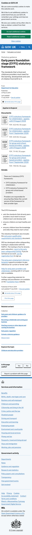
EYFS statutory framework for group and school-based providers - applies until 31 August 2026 (20, 144)
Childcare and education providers (12, 350)
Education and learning (9, 422)
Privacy (9, 493)
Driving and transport (9, 418)
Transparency (6, 477)
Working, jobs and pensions (11, 447)
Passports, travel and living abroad (13, 440)
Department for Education (9, 88)
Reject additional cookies (16, 37)
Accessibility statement (9, 496)
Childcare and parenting (10, 404)
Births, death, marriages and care (13, 397)
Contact (23, 496)
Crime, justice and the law (10, 411)
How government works (10, 481)
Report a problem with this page (16, 374)
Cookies (16, 493)
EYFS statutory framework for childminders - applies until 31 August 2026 (20, 118)
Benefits (4, 393)
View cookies (16, 41)
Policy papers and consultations (13, 474)
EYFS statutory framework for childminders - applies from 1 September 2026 (20, 131)
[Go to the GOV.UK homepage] (8, 47)
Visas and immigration (9, 444)
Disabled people (7, 415)
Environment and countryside (12, 429)
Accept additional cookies (16, 32)
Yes (20, 366)
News (3, 463)
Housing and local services (11, 433)
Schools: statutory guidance (10, 334)
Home (3, 52)
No (28, 366)
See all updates (15, 97)
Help (3, 493)
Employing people (7, 426)
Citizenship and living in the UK (12, 407)
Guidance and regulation (10, 466)
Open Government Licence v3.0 (12, 513)
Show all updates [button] (24, 289)
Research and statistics (9, 470)
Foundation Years (12, 282)
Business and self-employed (11, 400)
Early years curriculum (14, 52)
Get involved (5, 485)
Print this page (9, 298)
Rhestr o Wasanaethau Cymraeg (13, 501)
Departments (6, 459)
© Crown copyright (16, 530)
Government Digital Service (11, 504)
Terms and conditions (9, 499)
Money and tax (6, 436)
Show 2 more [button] (5, 338)
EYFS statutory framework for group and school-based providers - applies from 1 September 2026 (20, 158)
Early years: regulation (8, 331)
